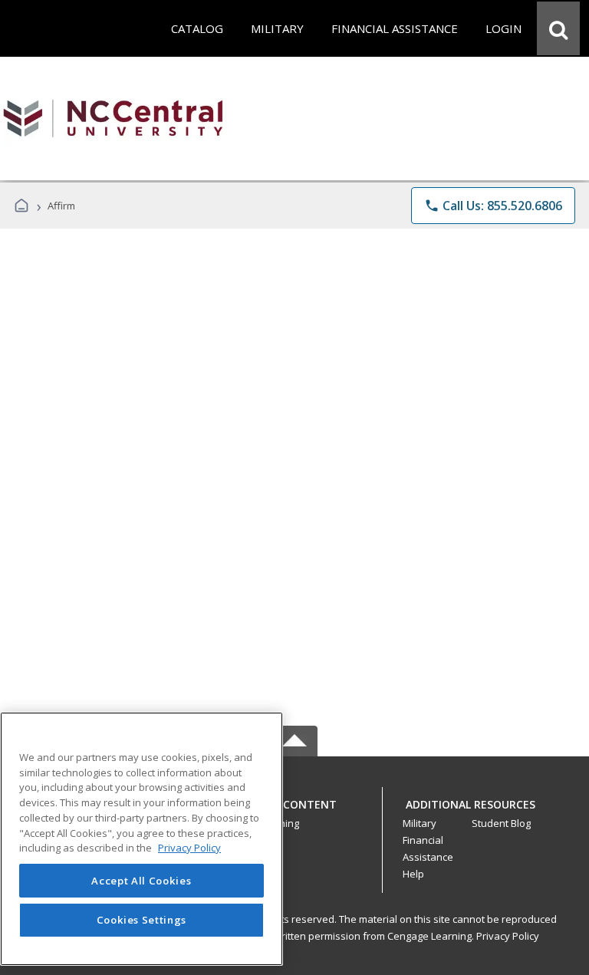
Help (413, 874)
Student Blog (501, 823)
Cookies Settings (142, 920)
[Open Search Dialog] (558, 28)
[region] (141, 839)
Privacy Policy (507, 936)
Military (419, 823)
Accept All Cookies (141, 881)
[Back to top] (294, 812)
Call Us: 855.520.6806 (493, 205)
